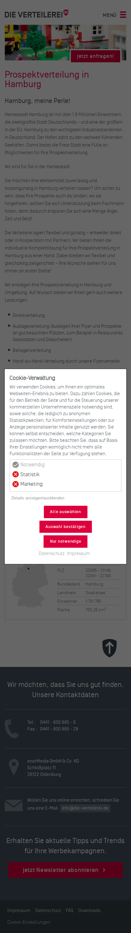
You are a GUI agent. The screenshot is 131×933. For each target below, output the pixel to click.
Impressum (78, 553)
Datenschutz (52, 553)
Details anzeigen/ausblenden (37, 498)
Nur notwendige (65, 541)
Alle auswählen (65, 511)
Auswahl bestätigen (65, 526)
